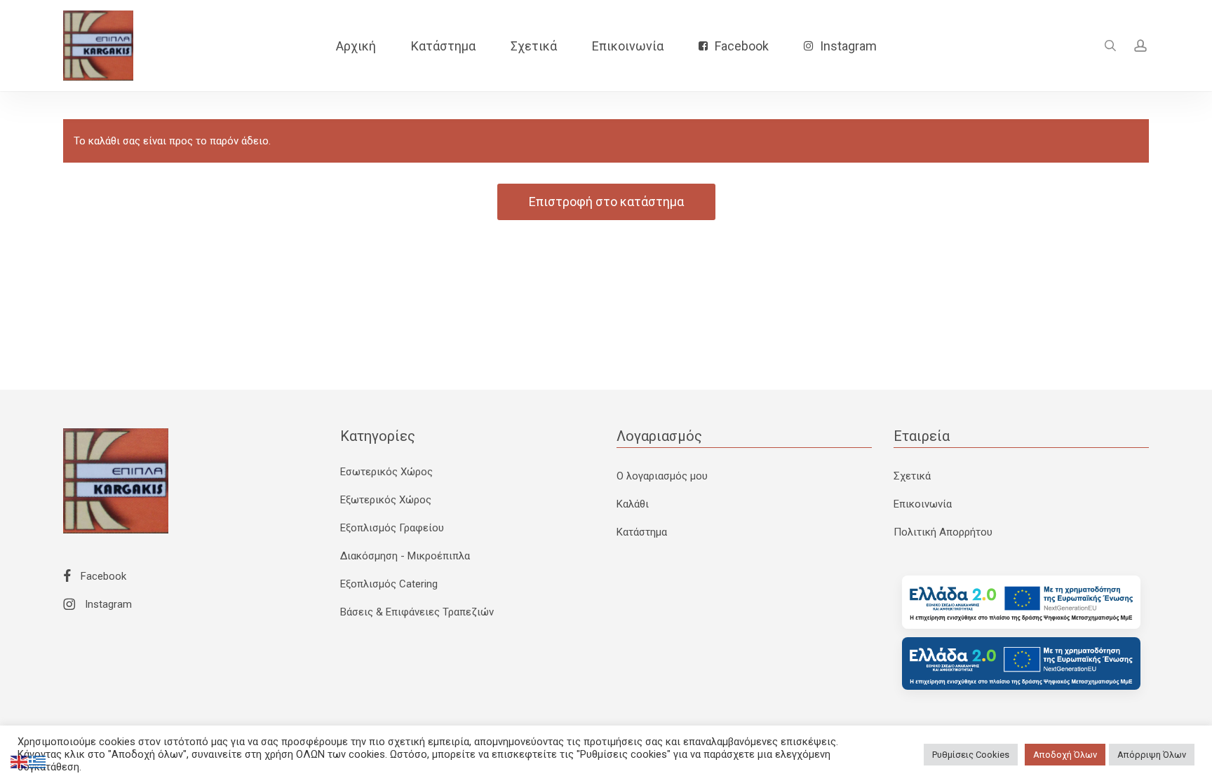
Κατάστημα (642, 532)
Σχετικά (912, 476)
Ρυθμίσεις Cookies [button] (970, 754)
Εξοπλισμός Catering (389, 584)
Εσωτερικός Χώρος (386, 471)
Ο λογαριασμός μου (662, 476)
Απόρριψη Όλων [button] (1151, 754)
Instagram (107, 604)
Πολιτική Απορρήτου (943, 532)
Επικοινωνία (923, 504)
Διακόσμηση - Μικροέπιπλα (405, 556)
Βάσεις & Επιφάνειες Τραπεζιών (417, 612)
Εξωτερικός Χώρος (385, 499)
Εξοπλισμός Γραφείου (392, 528)
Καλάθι (633, 504)
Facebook (102, 576)
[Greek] (38, 761)
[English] (20, 761)
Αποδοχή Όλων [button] (1065, 754)
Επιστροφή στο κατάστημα (606, 201)
